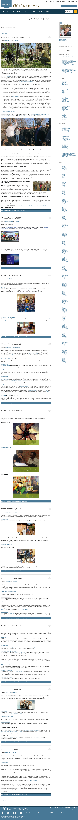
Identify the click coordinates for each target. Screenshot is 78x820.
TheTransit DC (27, 593)
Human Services (65, 98)
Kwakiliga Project (12, 647)
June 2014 (63, 304)
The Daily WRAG (65, 152)
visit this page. (32, 373)
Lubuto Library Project (66, 139)
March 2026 (64, 167)
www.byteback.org (24, 386)
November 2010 (64, 353)
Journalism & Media (65, 101)
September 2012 (65, 328)
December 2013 (64, 311)
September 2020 (65, 225)
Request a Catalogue (61, 1)
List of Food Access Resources (67, 69)
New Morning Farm (22, 608)
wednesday (19, 268)
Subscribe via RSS (62, 39)
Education (63, 92)
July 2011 (63, 344)
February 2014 (64, 309)
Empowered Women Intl (66, 128)
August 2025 (64, 173)
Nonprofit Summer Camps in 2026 (68, 64)
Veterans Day (64, 115)
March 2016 (64, 282)
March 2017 (64, 268)
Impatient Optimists (65, 136)
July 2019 (63, 241)
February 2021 (64, 219)
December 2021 (64, 211)
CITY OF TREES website (24, 115)
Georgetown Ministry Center (7, 716)
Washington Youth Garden (66, 157)
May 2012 (63, 333)
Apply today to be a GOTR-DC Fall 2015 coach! (15, 713)
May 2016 (63, 279)
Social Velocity (64, 147)
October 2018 (64, 250)
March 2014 (64, 308)
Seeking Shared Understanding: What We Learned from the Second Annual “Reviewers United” (69, 62)
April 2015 (63, 293)
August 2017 (64, 262)
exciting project (20, 787)
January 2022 (64, 210)
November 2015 (64, 285)
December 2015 (64, 284)
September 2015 (65, 287)
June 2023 (63, 191)
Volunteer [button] (32, 11)
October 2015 (64, 286)
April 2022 (63, 207)
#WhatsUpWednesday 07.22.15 (11, 578)
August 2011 (64, 343)
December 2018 (64, 248)
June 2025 (63, 175)
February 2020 (64, 233)
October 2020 (64, 224)
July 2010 (63, 358)
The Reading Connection (6, 544)
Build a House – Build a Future (36, 787)
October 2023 (64, 187)
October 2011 (64, 341)
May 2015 (63, 292)
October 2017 (64, 260)
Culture (63, 90)
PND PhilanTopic (65, 144)
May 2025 (63, 176)
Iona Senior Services (5, 604)
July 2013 (63, 317)
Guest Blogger (64, 97)
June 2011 (63, 345)
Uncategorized (16, 210)
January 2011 (64, 351)
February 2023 (64, 195)
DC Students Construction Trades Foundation (10, 783)
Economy (63, 91)
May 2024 (63, 184)
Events (63, 93)
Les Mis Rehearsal (65, 138)
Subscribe (67, 807)
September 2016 (65, 275)
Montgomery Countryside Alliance (8, 317)
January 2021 (64, 220)
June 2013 (63, 318)
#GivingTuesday (64, 81)
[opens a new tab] (26, 434)
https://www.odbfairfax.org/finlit (34, 382)
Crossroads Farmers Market (19, 652)
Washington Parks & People (6, 768)
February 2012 (64, 336)
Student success (32, 390)
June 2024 (63, 183)
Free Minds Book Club (65, 131)
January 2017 (64, 270)
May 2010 (63, 359)
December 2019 (64, 235)
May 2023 (63, 192)
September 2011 (65, 342)
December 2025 (64, 169)
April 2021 (63, 217)
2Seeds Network (4, 364)
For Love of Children (65, 130)
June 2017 (63, 265)
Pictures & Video (10, 210)
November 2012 (64, 326)
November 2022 (64, 199)
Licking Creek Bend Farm (22, 609)
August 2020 (64, 226)
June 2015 (63, 291)
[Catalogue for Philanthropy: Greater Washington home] (20, 4)
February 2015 (64, 295)
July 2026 (63, 165)
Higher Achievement (5, 597)
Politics (63, 110)
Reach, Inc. (3, 774)
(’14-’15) (15, 79)
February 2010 (64, 362)
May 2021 (63, 216)
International (64, 100)
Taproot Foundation (65, 148)
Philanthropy (64, 108)
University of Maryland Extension (31, 730)
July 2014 (63, 303)
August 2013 (64, 316)
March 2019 (64, 244)
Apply (47, 11)
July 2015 (63, 290)
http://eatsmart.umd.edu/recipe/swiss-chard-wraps (11, 731)
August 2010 (64, 357)
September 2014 (65, 301)
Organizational (64, 107)
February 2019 (64, 245)
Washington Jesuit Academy (67, 154)
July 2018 (63, 253)
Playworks (64, 143)
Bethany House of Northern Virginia (8, 591)
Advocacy (63, 83)
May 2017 (63, 266)
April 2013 (63, 320)
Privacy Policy (74, 809)
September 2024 (65, 181)
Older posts (4, 33)
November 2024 (64, 178)
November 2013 (64, 312)
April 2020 (63, 231)
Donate (49, 807)
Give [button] (25, 11)
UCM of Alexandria (5, 379)
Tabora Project (11, 613)
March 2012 (64, 335)
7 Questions (64, 82)
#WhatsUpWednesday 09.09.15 (11, 410)
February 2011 (64, 350)
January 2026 (64, 168)
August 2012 (64, 329)
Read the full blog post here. (9, 111)
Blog (40, 11)
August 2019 (64, 240)
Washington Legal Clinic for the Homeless (69, 155)
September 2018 (65, 251)
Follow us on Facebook (63, 40)
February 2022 (64, 209)
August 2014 (64, 302)
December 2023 (64, 186)
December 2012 (64, 325)
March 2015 (64, 294)
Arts (6, 210)
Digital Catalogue (50, 1)
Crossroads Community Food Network (29, 320)
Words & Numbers (20, 570)
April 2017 (63, 267)
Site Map (67, 809)
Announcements (65, 84)
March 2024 (64, 185)
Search (68, 50)
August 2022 (64, 202)
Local (63, 102)
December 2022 (64, 198)
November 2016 (64, 273)
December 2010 (64, 352)
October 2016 (64, 274)
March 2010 (64, 361)
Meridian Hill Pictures (33, 353)
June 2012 (63, 332)
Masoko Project (39, 737)
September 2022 (65, 201)
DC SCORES (3, 287)
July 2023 (63, 190)
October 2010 (64, 354)
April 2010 (63, 360)
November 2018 (64, 249)
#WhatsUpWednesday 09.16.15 (11, 344)
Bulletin (63, 88)
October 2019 (64, 237)
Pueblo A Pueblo (65, 146)
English (46, 390)
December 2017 (64, 258)
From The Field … (65, 94)
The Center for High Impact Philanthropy (69, 149)
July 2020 (63, 227)
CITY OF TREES (15, 96)
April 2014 (63, 307)
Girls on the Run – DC (5, 711)
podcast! (30, 288)
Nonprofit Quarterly (65, 140)
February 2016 (64, 283)
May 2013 (63, 319)
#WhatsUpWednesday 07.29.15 (11, 509)
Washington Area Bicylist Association (68, 153)
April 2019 (63, 243)
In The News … (64, 99)
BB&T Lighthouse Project (18, 671)
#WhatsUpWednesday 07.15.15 (11, 625)
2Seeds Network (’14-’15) (6, 447)
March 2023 (64, 194)
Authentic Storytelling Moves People (26, 81)
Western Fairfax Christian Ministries (18, 380)
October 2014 (64, 300)
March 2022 (64, 208)
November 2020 (64, 223)
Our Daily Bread (4, 376)
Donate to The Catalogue (69, 6)
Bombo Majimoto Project (31, 647)
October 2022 (64, 200)
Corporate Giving (65, 89)
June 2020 (63, 228)
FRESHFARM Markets (31, 608)
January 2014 (64, 310)
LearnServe (3, 369)
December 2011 (64, 338)
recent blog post (6, 76)
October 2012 (64, 327)
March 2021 (64, 218)
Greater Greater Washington (67, 132)
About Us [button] (5, 11)
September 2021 (65, 212)
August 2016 (64, 276)
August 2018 (64, 252)
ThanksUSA (3, 395)
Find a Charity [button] (16, 11)
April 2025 (63, 177)
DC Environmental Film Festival (28, 205)
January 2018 (64, 257)
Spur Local (15, 40)
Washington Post (65, 156)
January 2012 (64, 337)
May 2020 (63, 229)
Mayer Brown (4, 601)
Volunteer (63, 116)
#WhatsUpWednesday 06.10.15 (11, 689)
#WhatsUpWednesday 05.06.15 (11, 749)
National (63, 103)
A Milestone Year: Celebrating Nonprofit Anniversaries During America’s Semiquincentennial (69, 58)
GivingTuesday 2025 (65, 68)
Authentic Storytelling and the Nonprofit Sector (16, 37)
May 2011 (63, 346)
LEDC (63, 137)
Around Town (64, 85)
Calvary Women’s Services (6, 677)
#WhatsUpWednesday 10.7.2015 (11, 275)
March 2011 (64, 349)
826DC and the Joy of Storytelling (67, 60)
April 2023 (63, 193)
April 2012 (63, 334)
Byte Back (3, 384)
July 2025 (63, 174)
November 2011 (64, 340)
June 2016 (63, 278)
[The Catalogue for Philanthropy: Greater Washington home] (14, 808)
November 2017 (64, 259)
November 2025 (64, 170)
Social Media (14, 268)
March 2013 (64, 321)
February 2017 (64, 269)
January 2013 (64, 324)
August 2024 (64, 182)
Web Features (64, 117)
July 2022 (63, 203)
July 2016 (63, 277)
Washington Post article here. (33, 780)
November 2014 (64, 299)
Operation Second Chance (11, 227)
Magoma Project (6, 365)
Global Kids (3, 637)
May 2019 (63, 242)
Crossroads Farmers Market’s (42, 729)
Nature (63, 105)
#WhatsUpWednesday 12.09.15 (11, 218)
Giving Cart (74, 1)
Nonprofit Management (66, 106)
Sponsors (74, 807)
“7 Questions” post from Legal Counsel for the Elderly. (35, 248)
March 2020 (64, 232)
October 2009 (64, 366)
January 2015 (64, 296)
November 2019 (64, 236)
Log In (68, 1)
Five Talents (64, 129)
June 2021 (63, 215)
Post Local (64, 145)
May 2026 (63, 166)
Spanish (2, 391)
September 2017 (65, 261)
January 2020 (64, 234)
